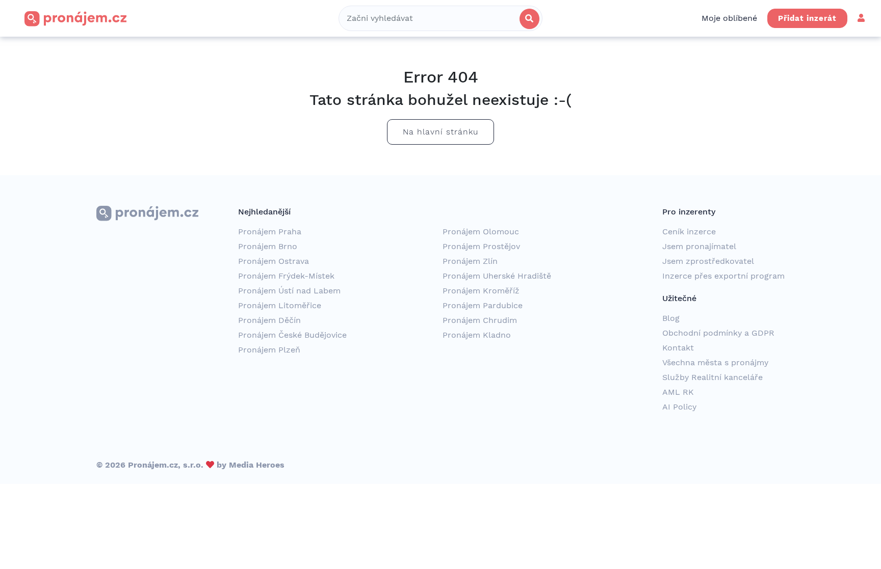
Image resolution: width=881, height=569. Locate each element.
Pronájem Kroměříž (481, 290)
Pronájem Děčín (269, 320)
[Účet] (861, 18)
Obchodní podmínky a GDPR (718, 333)
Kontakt (678, 348)
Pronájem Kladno (477, 335)
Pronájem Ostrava (273, 261)
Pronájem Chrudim (480, 320)
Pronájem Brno (267, 246)
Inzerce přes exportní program (723, 276)
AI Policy (679, 407)
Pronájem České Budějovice (292, 335)
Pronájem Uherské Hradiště (497, 276)
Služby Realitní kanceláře (712, 377)
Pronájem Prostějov (481, 246)
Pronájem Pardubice (483, 305)
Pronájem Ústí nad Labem (289, 290)
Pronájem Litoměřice (279, 305)
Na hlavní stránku (440, 132)
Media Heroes (256, 465)
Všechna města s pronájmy (715, 362)
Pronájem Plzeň (269, 350)
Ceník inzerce (689, 231)
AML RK (678, 392)
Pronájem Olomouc (481, 231)
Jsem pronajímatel (699, 246)
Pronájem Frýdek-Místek (286, 276)
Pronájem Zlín (470, 261)
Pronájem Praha (269, 231)
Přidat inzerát (807, 18)
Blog (671, 318)
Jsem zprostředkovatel (708, 261)
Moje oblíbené (729, 18)
